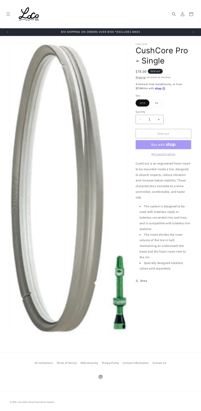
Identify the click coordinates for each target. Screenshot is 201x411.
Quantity (140, 111)
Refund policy (89, 363)
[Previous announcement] (7, 32)
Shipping (141, 77)
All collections (44, 363)
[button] (8, 14)
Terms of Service (67, 363)
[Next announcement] (193, 32)
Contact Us (159, 363)
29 (158, 104)
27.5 (144, 104)
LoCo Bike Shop (26, 402)
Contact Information (136, 363)
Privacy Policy (110, 363)
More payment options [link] (163, 154)
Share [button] (143, 280)
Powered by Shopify (44, 402)
